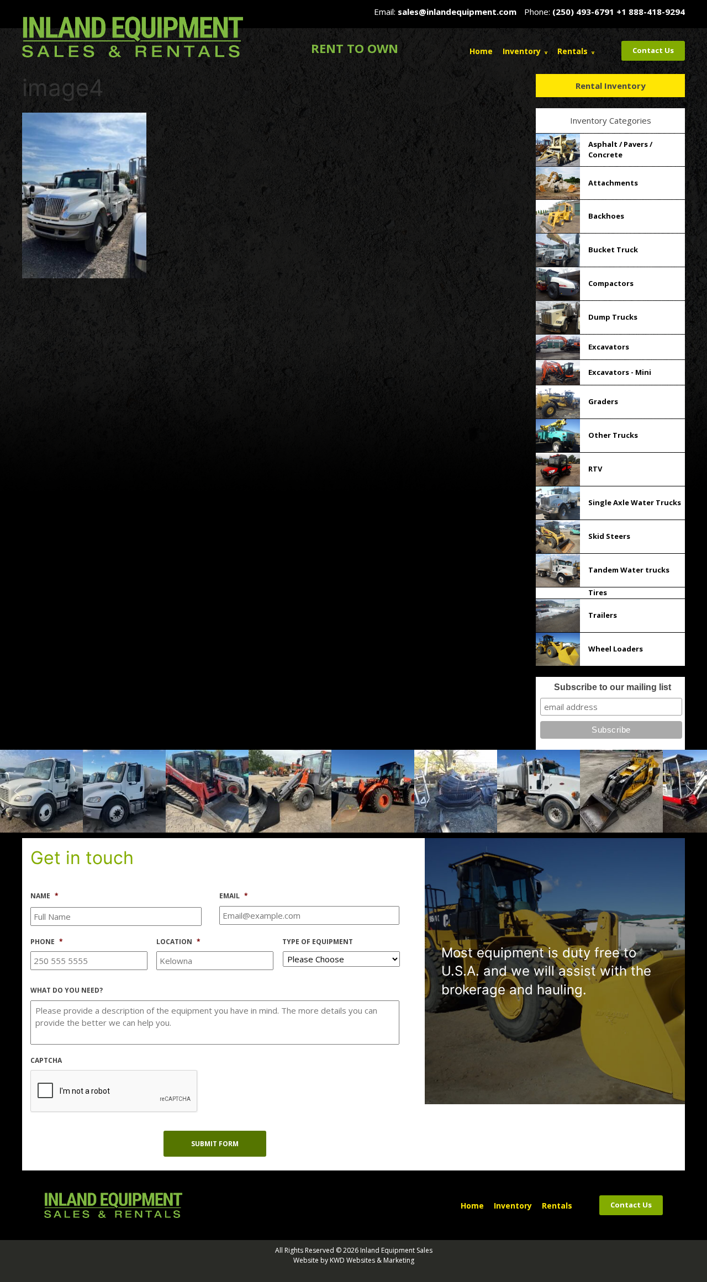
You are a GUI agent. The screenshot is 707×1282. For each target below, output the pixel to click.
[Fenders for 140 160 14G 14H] (372, 790)
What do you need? (66, 990)
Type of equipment (317, 941)
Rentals (572, 51)
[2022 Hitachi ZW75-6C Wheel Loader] (207, 790)
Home (481, 51)
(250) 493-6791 (583, 11)
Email (233, 896)
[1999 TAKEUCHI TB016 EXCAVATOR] (621, 790)
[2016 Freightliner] (41, 790)
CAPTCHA (46, 1060)
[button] (17, 791)
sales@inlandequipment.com (457, 11)
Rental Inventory (611, 85)
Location (178, 941)
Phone (46, 941)
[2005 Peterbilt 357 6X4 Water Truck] (455, 790)
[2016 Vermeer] (538, 790)
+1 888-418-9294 (650, 11)
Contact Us (653, 50)
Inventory (522, 51)
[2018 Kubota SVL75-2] (124, 790)
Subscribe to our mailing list (612, 687)
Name (44, 896)
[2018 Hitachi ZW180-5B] (290, 790)
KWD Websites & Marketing (372, 1260)
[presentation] (114, 1091)
